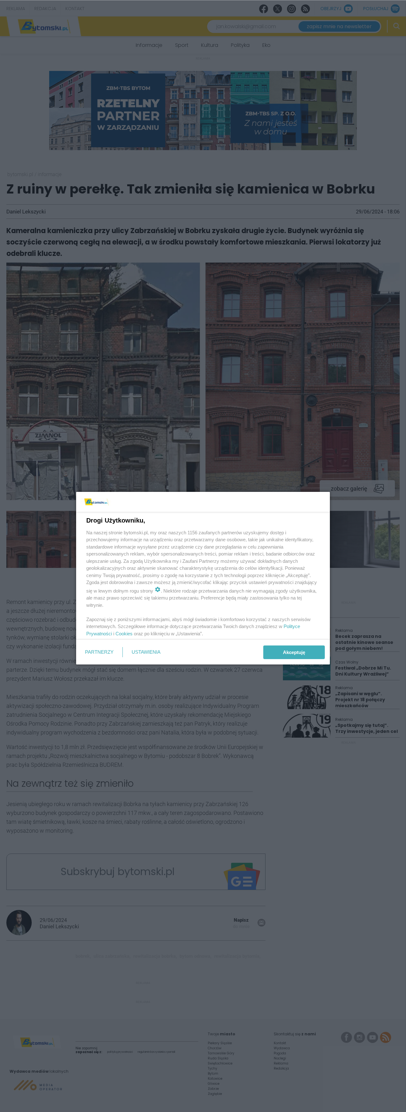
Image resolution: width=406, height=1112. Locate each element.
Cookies (124, 633)
